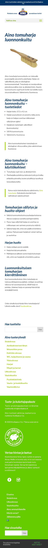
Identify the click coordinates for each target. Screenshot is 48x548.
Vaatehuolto (11, 375)
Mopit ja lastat (14, 368)
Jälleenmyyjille (13, 516)
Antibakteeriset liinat (17, 345)
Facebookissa (25, 306)
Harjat (10, 364)
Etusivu (10, 494)
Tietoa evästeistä (31, 422)
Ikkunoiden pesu (14, 349)
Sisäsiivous (10, 341)
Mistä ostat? (13, 513)
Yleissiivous (12, 360)
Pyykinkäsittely (14, 379)
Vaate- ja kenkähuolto (17, 383)
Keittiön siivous (14, 353)
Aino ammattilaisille (16, 509)
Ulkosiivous (10, 371)
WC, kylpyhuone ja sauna (18, 356)
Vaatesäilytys (13, 387)
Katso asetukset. (37, 544)
